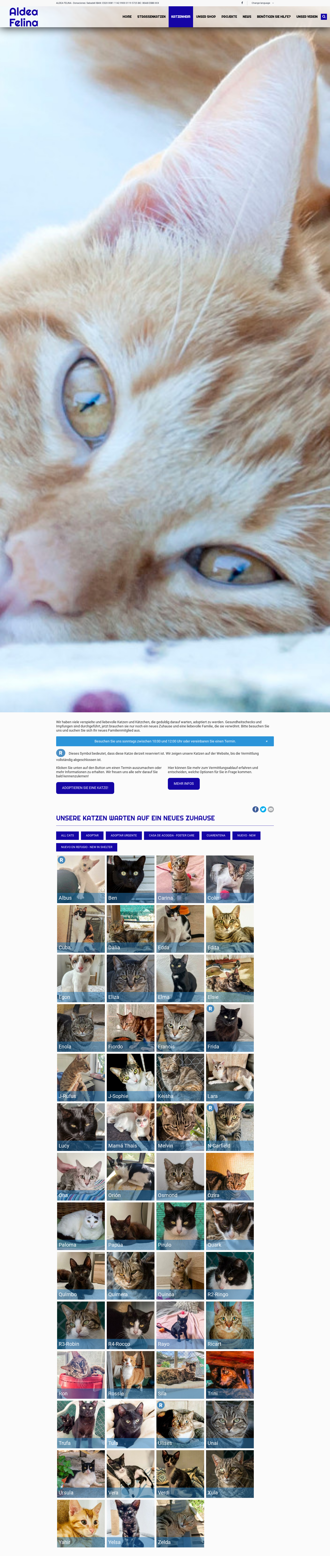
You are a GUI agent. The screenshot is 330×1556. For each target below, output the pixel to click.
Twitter (263, 809)
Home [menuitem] (127, 17)
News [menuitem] (247, 17)
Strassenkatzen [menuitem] (151, 17)
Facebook (255, 809)
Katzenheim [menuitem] (180, 17)
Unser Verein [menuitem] (307, 17)
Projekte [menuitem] (229, 17)
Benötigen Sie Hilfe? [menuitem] (274, 17)
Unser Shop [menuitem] (206, 17)
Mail (271, 809)
